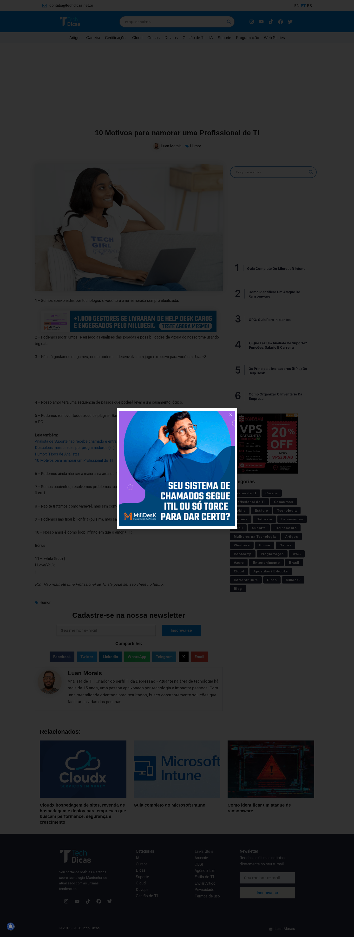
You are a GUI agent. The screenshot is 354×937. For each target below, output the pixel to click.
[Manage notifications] (10, 926)
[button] (230, 415)
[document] (177, 468)
